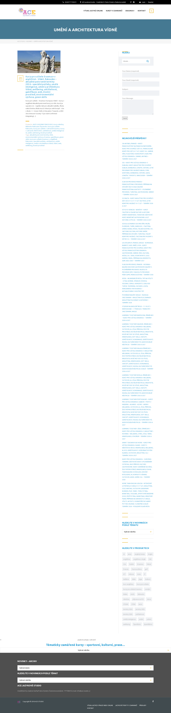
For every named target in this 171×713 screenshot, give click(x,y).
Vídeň (56, 143)
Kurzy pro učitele (143, 584)
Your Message (127, 98)
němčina (126, 599)
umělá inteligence (129, 619)
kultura (147, 579)
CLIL (124, 564)
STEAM (125, 604)
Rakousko (29, 141)
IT (144, 574)
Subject (125, 89)
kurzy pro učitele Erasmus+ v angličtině (43, 139)
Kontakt (142, 11)
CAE (150, 559)
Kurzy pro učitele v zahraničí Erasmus (46, 129)
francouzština (137, 569)
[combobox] (138, 531)
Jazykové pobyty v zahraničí (126, 705)
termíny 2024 (127, 609)
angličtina (126, 559)
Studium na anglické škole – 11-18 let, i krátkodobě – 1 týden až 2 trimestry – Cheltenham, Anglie (136, 309)
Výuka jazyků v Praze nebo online (100, 705)
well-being (36, 133)
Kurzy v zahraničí (114, 11)
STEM (133, 604)
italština (126, 579)
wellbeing (29, 145)
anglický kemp (140, 554)
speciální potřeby (39, 141)
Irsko (139, 574)
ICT (124, 574)
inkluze (131, 574)
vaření (149, 619)
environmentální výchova (35, 137)
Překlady (142, 705)
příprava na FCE (138, 599)
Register (151, 2)
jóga (140, 579)
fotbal (149, 564)
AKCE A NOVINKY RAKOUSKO (43, 124)
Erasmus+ (130, 11)
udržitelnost (47, 131)
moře (132, 594)
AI (124, 554)
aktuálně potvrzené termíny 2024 (41, 135)
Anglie (150, 554)
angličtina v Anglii (139, 559)
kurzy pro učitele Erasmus (132, 589)
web (59, 143)
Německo (141, 594)
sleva (149, 599)
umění (30, 133)
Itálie (134, 579)
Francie (125, 569)
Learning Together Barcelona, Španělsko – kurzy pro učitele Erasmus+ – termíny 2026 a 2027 (137, 317)
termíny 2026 (127, 614)
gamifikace (55, 137)
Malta (125, 594)
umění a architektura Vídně (43, 143)
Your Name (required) (130, 71)
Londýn (147, 589)
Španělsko (137, 624)
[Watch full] (38, 62)
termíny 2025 (140, 609)
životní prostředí (46, 133)
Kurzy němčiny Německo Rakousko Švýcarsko (45, 125)
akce (129, 554)
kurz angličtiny (128, 584)
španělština (148, 624)
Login (143, 2)
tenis (140, 604)
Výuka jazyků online (93, 11)
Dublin (131, 564)
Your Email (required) (130, 80)
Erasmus (47, 137)
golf (146, 569)
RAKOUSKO (38, 131)
